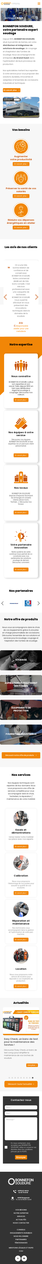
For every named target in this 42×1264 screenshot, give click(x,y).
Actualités (21, 1219)
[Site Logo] (10, 3)
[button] (5, 297)
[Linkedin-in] (18, 1258)
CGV (21, 1251)
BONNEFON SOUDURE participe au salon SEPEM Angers (19, 1041)
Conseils (21, 1229)
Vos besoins (21, 1210)
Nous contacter (21, 1223)
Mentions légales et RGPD (21, 1247)
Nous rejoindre (21, 1236)
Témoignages (21, 1242)
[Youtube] (24, 1258)
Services (21, 1216)
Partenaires (21, 1239)
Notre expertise (21, 1213)
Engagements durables (21, 1233)
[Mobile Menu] (38, 3)
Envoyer (21, 1157)
